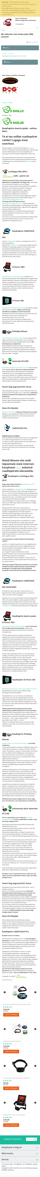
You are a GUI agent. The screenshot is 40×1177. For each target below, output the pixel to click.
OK (12, 14)
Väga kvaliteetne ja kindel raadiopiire (13, 626)
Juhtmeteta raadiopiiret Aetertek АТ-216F (15, 367)
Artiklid (11, 54)
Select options (11, 1015)
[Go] (35, 1139)
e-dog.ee (31, 148)
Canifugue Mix (11, 241)
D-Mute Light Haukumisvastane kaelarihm (16, 1078)
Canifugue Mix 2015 (28, 484)
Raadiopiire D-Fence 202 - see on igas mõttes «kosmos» (19, 689)
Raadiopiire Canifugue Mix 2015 (12, 203)
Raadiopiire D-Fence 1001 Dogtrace (14, 1115)
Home (4, 54)
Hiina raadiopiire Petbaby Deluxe (12, 338)
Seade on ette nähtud (9, 412)
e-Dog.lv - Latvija (7, 102)
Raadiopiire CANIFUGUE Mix (12, 1041)
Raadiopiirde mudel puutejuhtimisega (14, 308)
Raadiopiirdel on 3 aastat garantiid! (13, 276)
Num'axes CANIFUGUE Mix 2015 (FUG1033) (16, 1004)
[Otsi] (37, 27)
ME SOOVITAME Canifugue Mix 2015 (18, 198)
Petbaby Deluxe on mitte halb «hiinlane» (15, 743)
